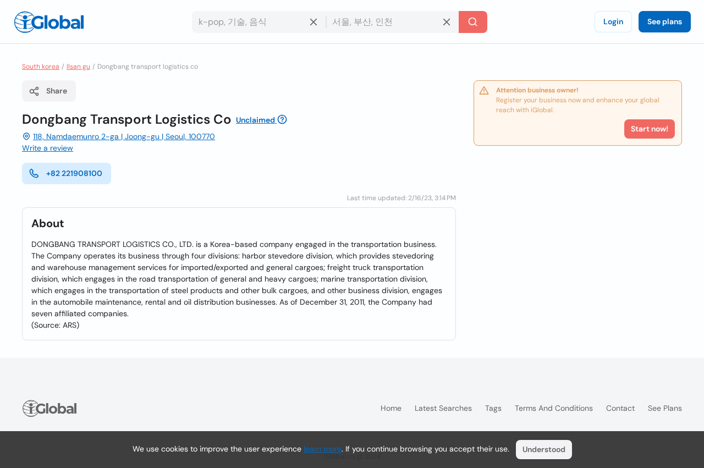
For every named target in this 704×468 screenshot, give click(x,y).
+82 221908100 (74, 173)
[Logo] (49, 22)
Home (391, 408)
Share (56, 91)
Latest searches (443, 408)
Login (613, 21)
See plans (664, 21)
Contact (620, 408)
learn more (323, 449)
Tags (493, 408)
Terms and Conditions (554, 408)
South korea (40, 66)
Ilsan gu (78, 66)
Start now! (649, 129)
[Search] (473, 22)
